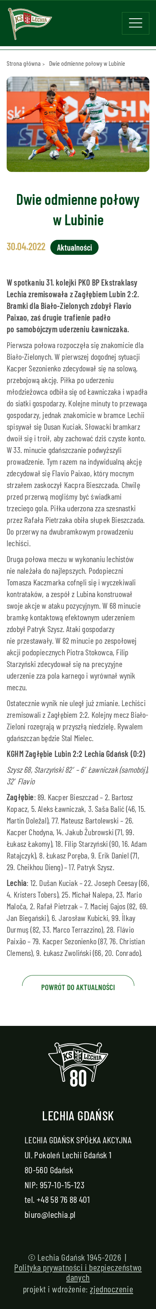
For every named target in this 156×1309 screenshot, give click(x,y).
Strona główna (24, 63)
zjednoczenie (111, 1288)
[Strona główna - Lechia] (30, 26)
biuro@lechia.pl (50, 1214)
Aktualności (74, 247)
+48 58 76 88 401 (63, 1199)
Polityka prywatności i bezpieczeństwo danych (77, 1272)
